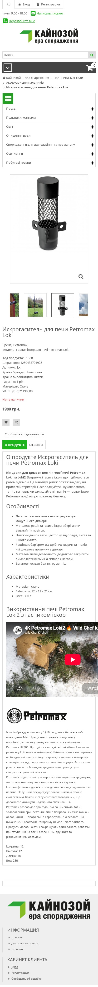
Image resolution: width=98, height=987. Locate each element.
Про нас (17, 937)
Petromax (20, 345)
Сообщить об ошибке (26, 979)
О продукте (15, 445)
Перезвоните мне (22, 21)
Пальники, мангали (21, 117)
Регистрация (20, 973)
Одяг (10, 126)
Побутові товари (18, 162)
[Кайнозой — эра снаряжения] (49, 36)
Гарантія (17, 949)
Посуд (10, 108)
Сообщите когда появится (24, 434)
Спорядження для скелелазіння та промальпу (40, 144)
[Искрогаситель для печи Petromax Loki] (81, 276)
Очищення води (18, 135)
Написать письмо (50, 13)
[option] (49, 229)
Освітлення (14, 153)
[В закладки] (6, 422)
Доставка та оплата (25, 943)
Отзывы (36, 445)
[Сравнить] (16, 422)
